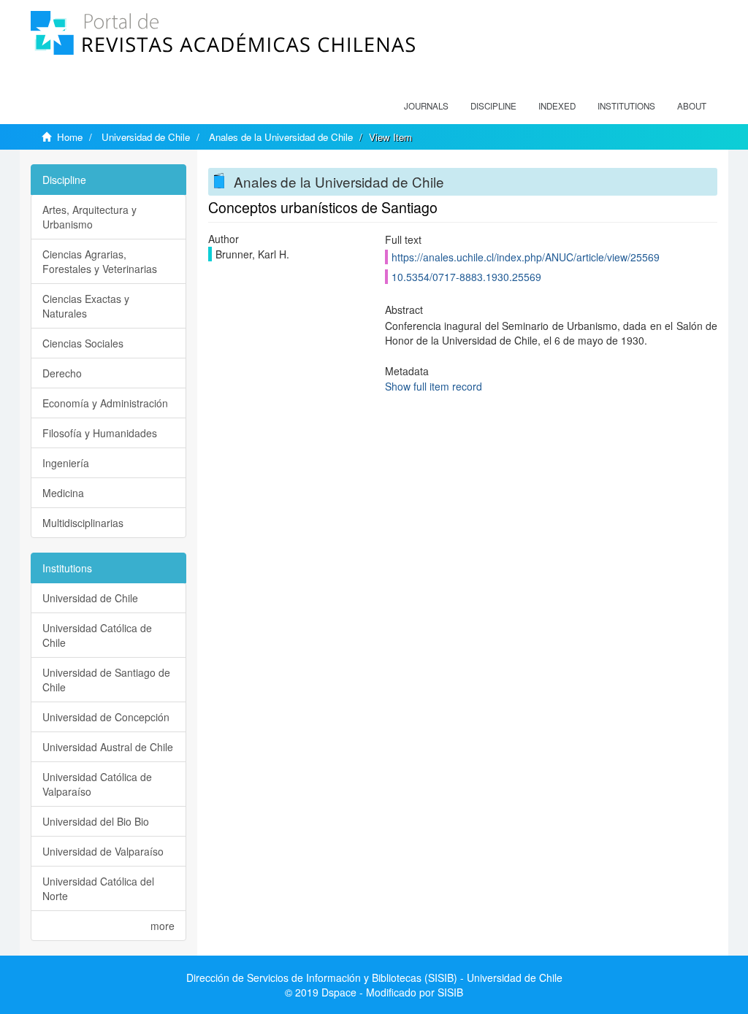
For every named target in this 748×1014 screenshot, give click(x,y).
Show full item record (433, 386)
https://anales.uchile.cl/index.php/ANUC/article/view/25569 (526, 257)
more (162, 925)
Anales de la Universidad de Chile (281, 137)
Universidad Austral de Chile (107, 747)
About (691, 106)
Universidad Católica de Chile (97, 635)
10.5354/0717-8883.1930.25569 (466, 276)
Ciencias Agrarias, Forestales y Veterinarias (99, 261)
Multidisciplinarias (82, 522)
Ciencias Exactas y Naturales (85, 305)
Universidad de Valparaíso (103, 851)
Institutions (626, 106)
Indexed (557, 106)
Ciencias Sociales (82, 343)
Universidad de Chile (146, 137)
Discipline (493, 106)
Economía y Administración (105, 403)
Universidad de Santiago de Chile (106, 679)
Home (70, 137)
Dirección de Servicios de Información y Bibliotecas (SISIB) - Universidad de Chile (374, 977)
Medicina (63, 492)
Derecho (62, 373)
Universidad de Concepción (105, 717)
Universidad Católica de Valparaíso (97, 784)
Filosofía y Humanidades (99, 433)
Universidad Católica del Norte (98, 888)
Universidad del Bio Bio (95, 821)
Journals (426, 106)
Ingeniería (65, 463)
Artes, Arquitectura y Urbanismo (89, 216)
